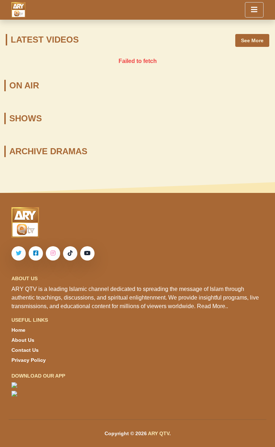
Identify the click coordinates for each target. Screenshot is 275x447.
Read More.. (212, 306)
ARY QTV (158, 433)
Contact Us (25, 350)
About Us (22, 340)
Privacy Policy (28, 360)
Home (18, 330)
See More (252, 40)
